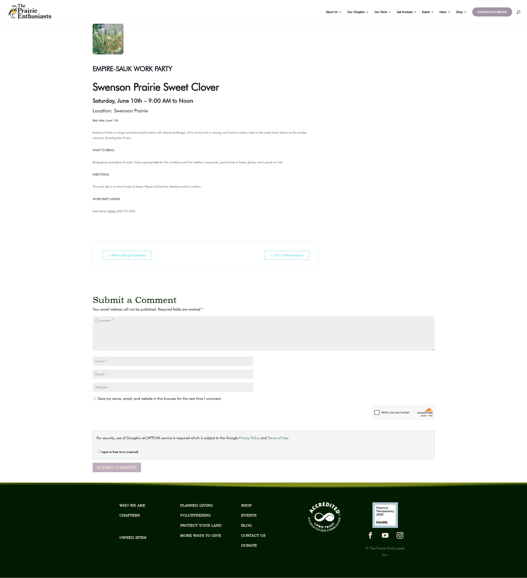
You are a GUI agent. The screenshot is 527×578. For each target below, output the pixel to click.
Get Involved (404, 12)
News (443, 12)
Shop (459, 12)
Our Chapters (356, 12)
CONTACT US (253, 535)
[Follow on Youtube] (385, 535)
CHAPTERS (129, 515)
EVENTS (249, 515)
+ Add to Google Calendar (127, 255)
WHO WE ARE (132, 505)
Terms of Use (278, 438)
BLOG (246, 525)
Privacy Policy (249, 438)
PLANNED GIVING (196, 505)
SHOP (246, 505)
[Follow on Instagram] (400, 535)
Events (426, 12)
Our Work (380, 12)
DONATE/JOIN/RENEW (492, 12)
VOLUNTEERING (195, 515)
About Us (332, 12)
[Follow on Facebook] (370, 535)
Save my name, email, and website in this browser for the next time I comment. (160, 398)
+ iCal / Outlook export (286, 255)
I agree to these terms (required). (120, 451)
